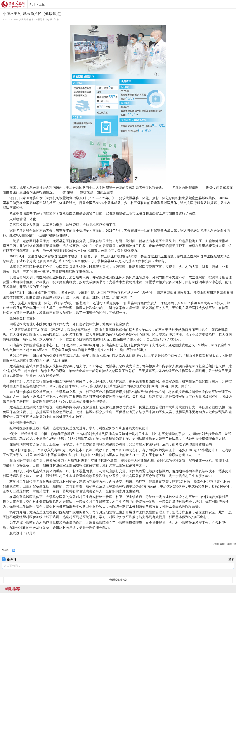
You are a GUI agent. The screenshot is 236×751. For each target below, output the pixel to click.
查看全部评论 (118, 579)
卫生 (42, 4)
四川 (32, 4)
